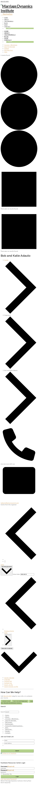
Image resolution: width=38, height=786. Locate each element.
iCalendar (7, 680)
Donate (7, 731)
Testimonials (9, 724)
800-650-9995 (5, 1)
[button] (6, 14)
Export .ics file (8, 685)
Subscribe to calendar (6, 648)
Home (7, 715)
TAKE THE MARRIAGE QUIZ (20, 701)
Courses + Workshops (11, 719)
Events (6, 260)
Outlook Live (8, 683)
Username (7, 766)
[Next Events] (5, 561)
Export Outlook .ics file (11, 687)
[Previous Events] (20, 559)
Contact (7, 733)
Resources (8, 729)
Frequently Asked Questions (13, 726)
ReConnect (8, 722)
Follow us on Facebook (9, 753)
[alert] (19, 209)
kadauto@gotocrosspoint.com (10, 503)
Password (7, 770)
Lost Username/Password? (9, 779)
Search (3, 712)
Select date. (16, 574)
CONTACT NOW (6, 701)
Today (2, 565)
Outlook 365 (8, 681)
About (7, 717)
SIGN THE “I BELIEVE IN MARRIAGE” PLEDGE (17, 702)
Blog (6, 728)
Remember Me (7, 774)
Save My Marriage (10, 720)
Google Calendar (9, 678)
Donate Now (12, 1)
